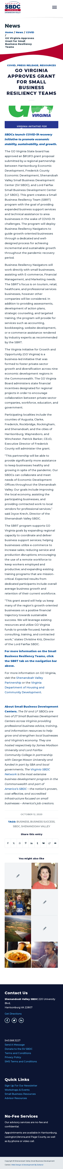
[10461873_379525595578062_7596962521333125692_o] (31, 117)
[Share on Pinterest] (25, 843)
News (12, 26)
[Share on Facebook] (8, 843)
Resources (48, 65)
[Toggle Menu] (54, 7)
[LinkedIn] (21, 1020)
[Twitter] (14, 1020)
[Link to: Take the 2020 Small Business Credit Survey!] (45, 902)
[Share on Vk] (43, 843)
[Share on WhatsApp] (20, 843)
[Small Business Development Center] (26, 7)
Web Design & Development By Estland (27, 1165)
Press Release (27, 65)
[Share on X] (14, 843)
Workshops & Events (17, 1089)
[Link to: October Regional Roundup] (18, 928)
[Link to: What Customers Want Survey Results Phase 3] (18, 876)
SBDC (16, 826)
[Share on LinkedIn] (31, 843)
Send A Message (15, 1044)
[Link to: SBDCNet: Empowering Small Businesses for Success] (45, 955)
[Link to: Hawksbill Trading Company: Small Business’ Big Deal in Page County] (18, 902)
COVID (11, 65)
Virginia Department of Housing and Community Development (24, 687)
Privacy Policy (13, 1057)
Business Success (42, 821)
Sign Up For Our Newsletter (21, 1085)
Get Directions (13, 1013)
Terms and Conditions (18, 1053)
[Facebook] (7, 1020)
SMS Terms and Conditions (21, 1061)
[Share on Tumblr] (37, 843)
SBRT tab (17, 661)
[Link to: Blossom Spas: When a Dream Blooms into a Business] (45, 876)
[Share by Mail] (55, 843)
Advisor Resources (16, 1098)
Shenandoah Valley (35, 826)
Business (23, 821)
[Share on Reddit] (49, 843)
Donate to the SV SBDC (19, 1049)
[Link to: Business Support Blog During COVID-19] (45, 928)
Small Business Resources (20, 1094)
